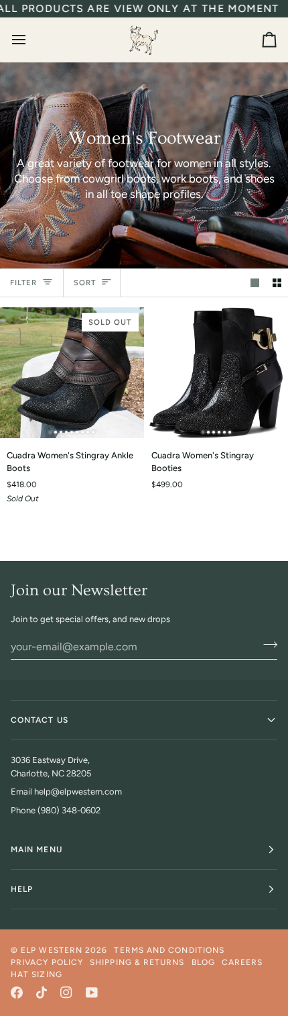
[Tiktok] (41, 992)
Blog (203, 962)
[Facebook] (17, 992)
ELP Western (51, 950)
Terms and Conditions (169, 950)
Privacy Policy (47, 962)
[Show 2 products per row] (277, 283)
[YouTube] (92, 992)
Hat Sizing (36, 974)
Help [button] (22, 889)
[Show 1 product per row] (255, 283)
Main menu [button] (36, 849)
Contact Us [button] (39, 720)
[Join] (266, 645)
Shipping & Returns (137, 962)
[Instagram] (66, 992)
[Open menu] (31, 39)
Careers (242, 962)
